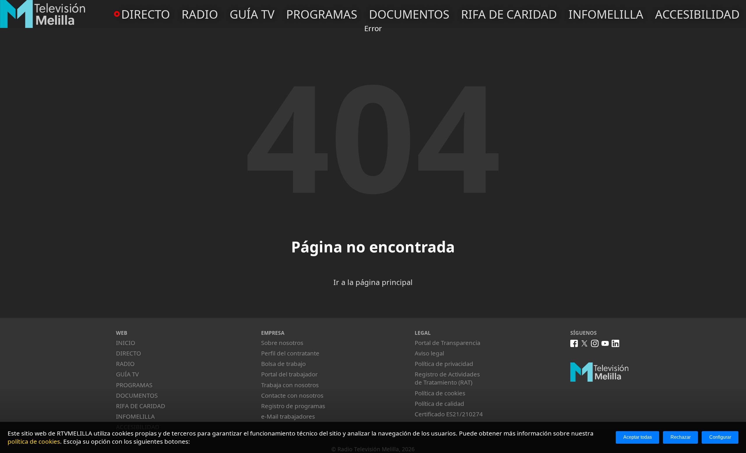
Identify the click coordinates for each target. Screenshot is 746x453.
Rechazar (681, 437)
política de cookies (34, 441)
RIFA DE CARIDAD (509, 14)
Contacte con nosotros (292, 395)
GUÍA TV (252, 14)
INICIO (125, 343)
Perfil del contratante (290, 353)
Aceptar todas (637, 437)
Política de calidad (439, 403)
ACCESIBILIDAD (697, 14)
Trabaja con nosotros (290, 385)
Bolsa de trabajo (283, 364)
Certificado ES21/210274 (449, 414)
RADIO (200, 14)
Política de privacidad (444, 364)
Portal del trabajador (289, 374)
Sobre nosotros (282, 343)
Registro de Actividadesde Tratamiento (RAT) (447, 378)
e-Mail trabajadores (288, 416)
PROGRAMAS (321, 14)
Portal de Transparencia (447, 343)
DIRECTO (145, 14)
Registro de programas (293, 406)
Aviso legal (429, 353)
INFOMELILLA (606, 14)
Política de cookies (440, 393)
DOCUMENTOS (409, 14)
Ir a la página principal (373, 282)
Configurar (720, 437)
